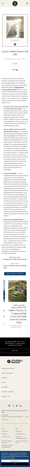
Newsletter (6, 396)
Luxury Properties (8, 368)
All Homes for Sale (6, 436)
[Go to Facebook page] (13, 406)
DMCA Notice (19, 431)
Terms (3, 428)
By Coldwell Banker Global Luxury (11, 326)
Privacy (26, 416)
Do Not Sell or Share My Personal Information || (12, 416)
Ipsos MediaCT (10, 136)
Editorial (5, 387)
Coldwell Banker (7, 391)
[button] (13, 70)
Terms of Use (19, 410)
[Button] (27, 3)
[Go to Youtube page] (9, 405)
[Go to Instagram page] (16, 405)
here (9, 169)
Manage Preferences (15, 460)
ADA (17, 428)
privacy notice (13, 454)
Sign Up (15, 350)
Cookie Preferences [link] (20, 434)
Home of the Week (14, 305)
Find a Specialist (7, 373)
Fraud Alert (4, 434)
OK (15, 464)
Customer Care (5, 419)
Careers (4, 378)
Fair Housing (4, 431)
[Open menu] (3, 3)
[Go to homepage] (15, 3)
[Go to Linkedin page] (20, 406)
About (4, 382)
